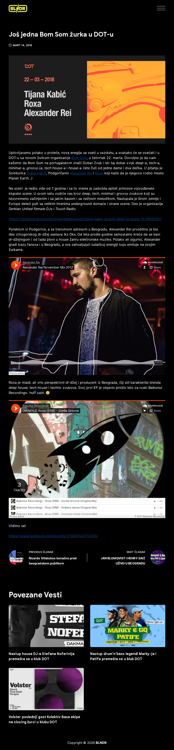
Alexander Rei (81, 173)
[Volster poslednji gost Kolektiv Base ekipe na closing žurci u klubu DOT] (46, 689)
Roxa (99, 173)
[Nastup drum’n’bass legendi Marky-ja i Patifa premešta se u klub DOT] (127, 626)
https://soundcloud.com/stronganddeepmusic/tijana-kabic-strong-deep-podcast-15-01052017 (85, 219)
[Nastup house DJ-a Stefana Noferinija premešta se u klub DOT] (46, 626)
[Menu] (161, 8)
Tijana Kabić (36, 173)
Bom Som (79, 158)
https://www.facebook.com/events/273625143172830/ (53, 536)
